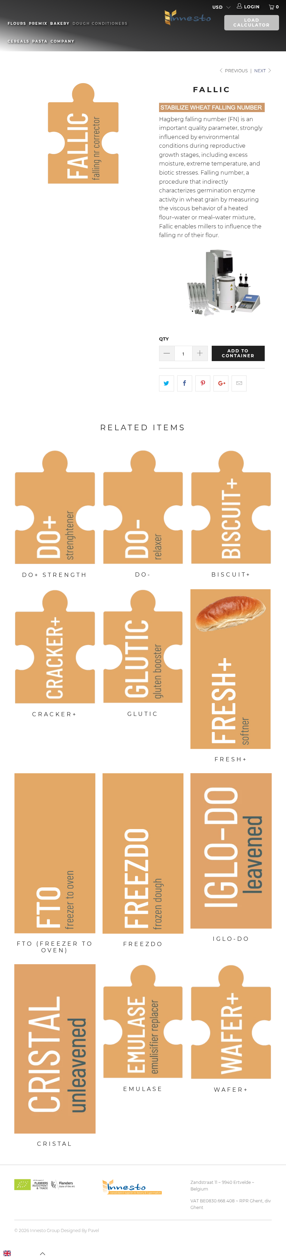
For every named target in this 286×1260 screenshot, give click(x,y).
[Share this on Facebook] (184, 383)
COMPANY (63, 41)
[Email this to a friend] (239, 383)
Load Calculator (251, 22)
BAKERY (60, 23)
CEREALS (18, 41)
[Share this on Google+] (220, 383)
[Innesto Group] (186, 17)
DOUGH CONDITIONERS (100, 23)
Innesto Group (45, 1230)
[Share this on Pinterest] (202, 383)
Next (260, 70)
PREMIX (38, 23)
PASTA (40, 41)
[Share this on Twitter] (166, 383)
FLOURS (17, 23)
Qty (164, 339)
